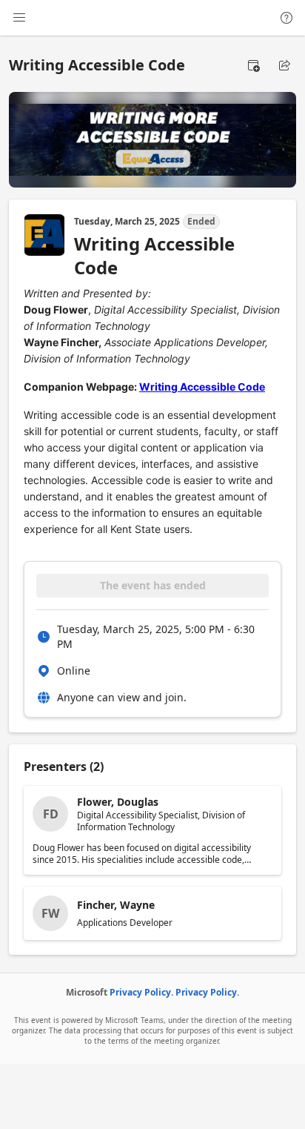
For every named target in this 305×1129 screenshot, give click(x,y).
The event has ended (153, 585)
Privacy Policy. (141, 992)
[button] (253, 65)
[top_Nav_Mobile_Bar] (19, 18)
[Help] (286, 18)
